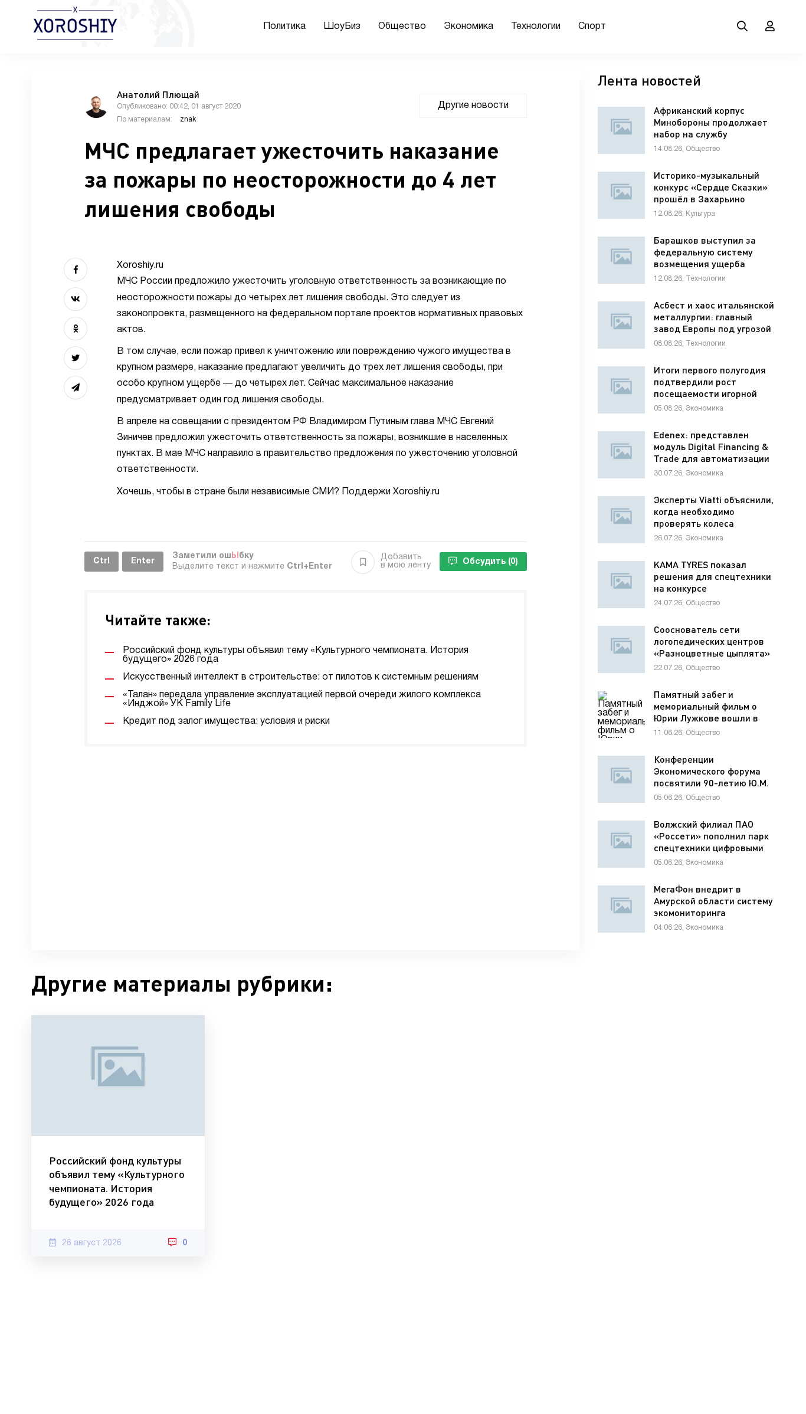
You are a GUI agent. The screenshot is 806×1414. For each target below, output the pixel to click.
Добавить (406, 561)
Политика (284, 26)
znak (188, 119)
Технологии (536, 26)
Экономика (468, 26)
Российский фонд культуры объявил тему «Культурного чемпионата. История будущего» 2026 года (117, 1181)
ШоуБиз (342, 26)
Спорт (592, 26)
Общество (402, 26)
